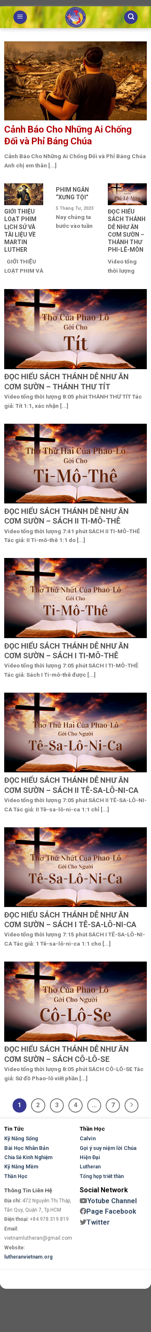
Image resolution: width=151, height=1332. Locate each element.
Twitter (98, 1222)
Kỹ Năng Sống (21, 1138)
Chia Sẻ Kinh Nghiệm (28, 1157)
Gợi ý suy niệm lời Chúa (108, 1148)
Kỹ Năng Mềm (21, 1166)
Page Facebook (111, 1211)
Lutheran (90, 1167)
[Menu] (20, 17)
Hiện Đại (90, 1157)
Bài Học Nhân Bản (26, 1148)
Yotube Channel (112, 1201)
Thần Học (16, 1176)
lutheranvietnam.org (28, 1257)
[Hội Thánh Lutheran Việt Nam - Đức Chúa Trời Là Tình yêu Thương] (75, 17)
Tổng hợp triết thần (102, 1176)
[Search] (131, 17)
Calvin (88, 1138)
